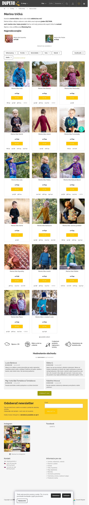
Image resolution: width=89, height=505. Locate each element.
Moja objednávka (52, 470)
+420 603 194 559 (11, 463)
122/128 (74, 148)
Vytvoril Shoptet (80, 499)
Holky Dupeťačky (52, 467)
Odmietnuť (55, 495)
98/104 (19, 103)
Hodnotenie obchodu (44, 353)
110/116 (53, 240)
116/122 (63, 285)
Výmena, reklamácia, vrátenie (56, 461)
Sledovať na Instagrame (18, 454)
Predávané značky (53, 478)
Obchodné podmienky (54, 474)
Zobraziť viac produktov (44, 46)
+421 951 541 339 (11, 467)
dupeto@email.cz (11, 461)
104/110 (47, 103)
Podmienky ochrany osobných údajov (58, 476)
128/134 (19, 148)
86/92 (8, 103)
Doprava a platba (52, 463)
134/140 (25, 148)
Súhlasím (66, 495)
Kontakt (50, 465)
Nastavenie (22, 501)
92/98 (13, 103)
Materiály (50, 472)
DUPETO (52, 426)
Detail (17, 98)
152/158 (44, 331)
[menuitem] (25, 3)
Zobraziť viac (44, 393)
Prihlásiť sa (51, 411)
